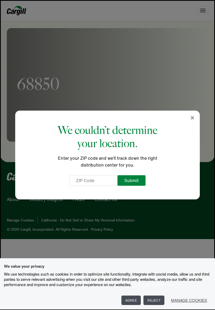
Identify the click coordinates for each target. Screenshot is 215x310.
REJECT (153, 300)
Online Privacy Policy (159, 284)
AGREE (131, 300)
